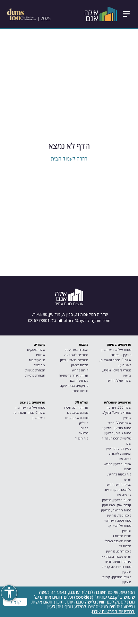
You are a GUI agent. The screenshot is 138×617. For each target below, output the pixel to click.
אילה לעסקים (36, 349)
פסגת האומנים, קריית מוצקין (116, 569)
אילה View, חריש (119, 380)
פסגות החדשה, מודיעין (116, 510)
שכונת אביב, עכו (77, 412)
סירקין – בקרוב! (120, 354)
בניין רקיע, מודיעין (118, 448)
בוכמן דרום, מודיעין (118, 551)
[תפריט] (126, 14)
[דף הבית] (101, 14)
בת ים (84, 428)
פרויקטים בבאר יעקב (74, 385)
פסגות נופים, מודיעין (117, 433)
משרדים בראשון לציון (74, 360)
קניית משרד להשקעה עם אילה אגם (73, 378)
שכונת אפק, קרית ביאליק (76, 420)
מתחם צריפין (79, 365)
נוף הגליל (81, 438)
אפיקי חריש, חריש (119, 484)
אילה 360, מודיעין (119, 407)
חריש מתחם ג (122, 536)
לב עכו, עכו (124, 494)
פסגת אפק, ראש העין (117, 520)
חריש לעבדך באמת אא (116, 556)
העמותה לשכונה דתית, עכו (120, 456)
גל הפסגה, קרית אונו (117, 489)
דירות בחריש (80, 370)
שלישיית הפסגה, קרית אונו (116, 441)
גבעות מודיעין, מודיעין (116, 500)
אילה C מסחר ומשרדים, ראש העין (115, 362)
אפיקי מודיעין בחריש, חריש (117, 466)
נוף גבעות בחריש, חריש (119, 477)
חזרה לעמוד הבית (69, 158)
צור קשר (39, 365)
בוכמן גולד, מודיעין (119, 515)
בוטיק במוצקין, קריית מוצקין (116, 579)
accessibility (9, 592)
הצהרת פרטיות (35, 375)
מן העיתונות (37, 360)
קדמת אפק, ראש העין (116, 505)
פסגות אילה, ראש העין (116, 349)
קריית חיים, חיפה (76, 407)
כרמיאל (83, 433)
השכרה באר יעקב (76, 349)
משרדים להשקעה (76, 354)
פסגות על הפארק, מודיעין (119, 528)
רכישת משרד (80, 390)
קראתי (15, 602)
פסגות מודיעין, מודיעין (116, 428)
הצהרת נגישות (35, 370)
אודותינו (39, 354)
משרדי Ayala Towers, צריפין (116, 373)
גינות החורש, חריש (118, 561)
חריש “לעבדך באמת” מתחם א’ (118, 543)
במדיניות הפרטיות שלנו (113, 611)
